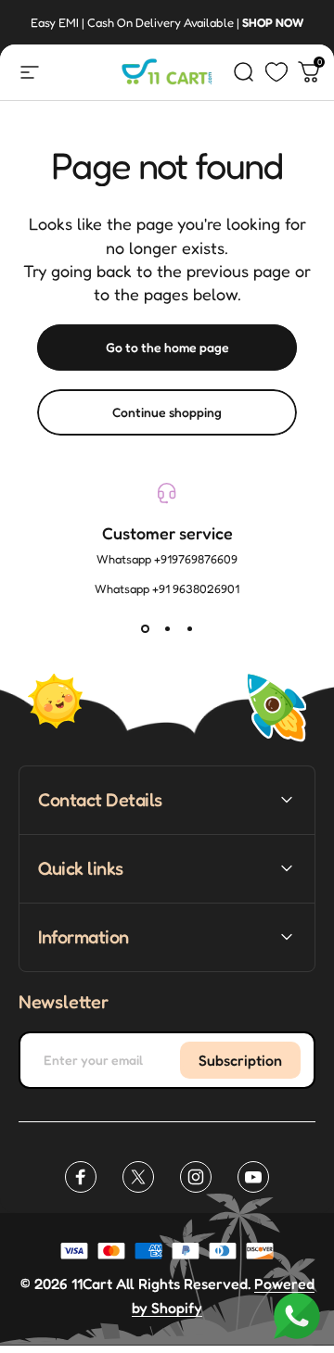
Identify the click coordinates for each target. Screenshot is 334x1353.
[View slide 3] (189, 629)
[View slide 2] (167, 629)
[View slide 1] (145, 629)
